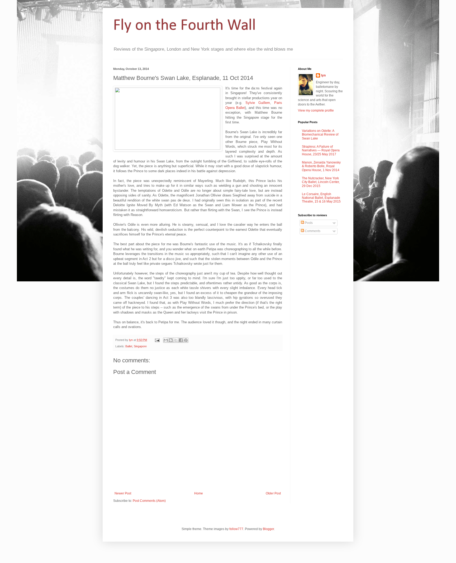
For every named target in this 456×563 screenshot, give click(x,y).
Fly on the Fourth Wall (184, 26)
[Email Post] (157, 339)
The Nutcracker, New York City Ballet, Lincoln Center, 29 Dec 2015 (321, 182)
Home (198, 493)
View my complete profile (316, 110)
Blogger (268, 529)
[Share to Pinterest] (185, 340)
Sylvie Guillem (257, 103)
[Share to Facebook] (180, 340)
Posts (308, 223)
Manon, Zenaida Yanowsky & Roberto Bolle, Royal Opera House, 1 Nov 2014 (321, 166)
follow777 (236, 529)
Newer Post (123, 493)
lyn (323, 75)
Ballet (128, 346)
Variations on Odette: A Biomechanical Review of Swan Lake (320, 134)
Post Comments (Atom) (149, 501)
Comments (312, 231)
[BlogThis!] (170, 340)
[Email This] (165, 340)
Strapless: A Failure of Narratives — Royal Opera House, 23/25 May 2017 (321, 150)
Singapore (140, 346)
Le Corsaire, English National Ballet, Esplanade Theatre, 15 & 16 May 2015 (321, 198)
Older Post (273, 493)
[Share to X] (175, 340)
